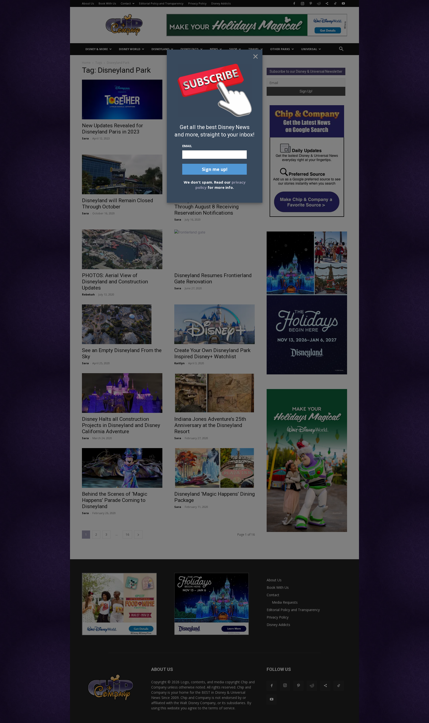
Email (187, 146)
